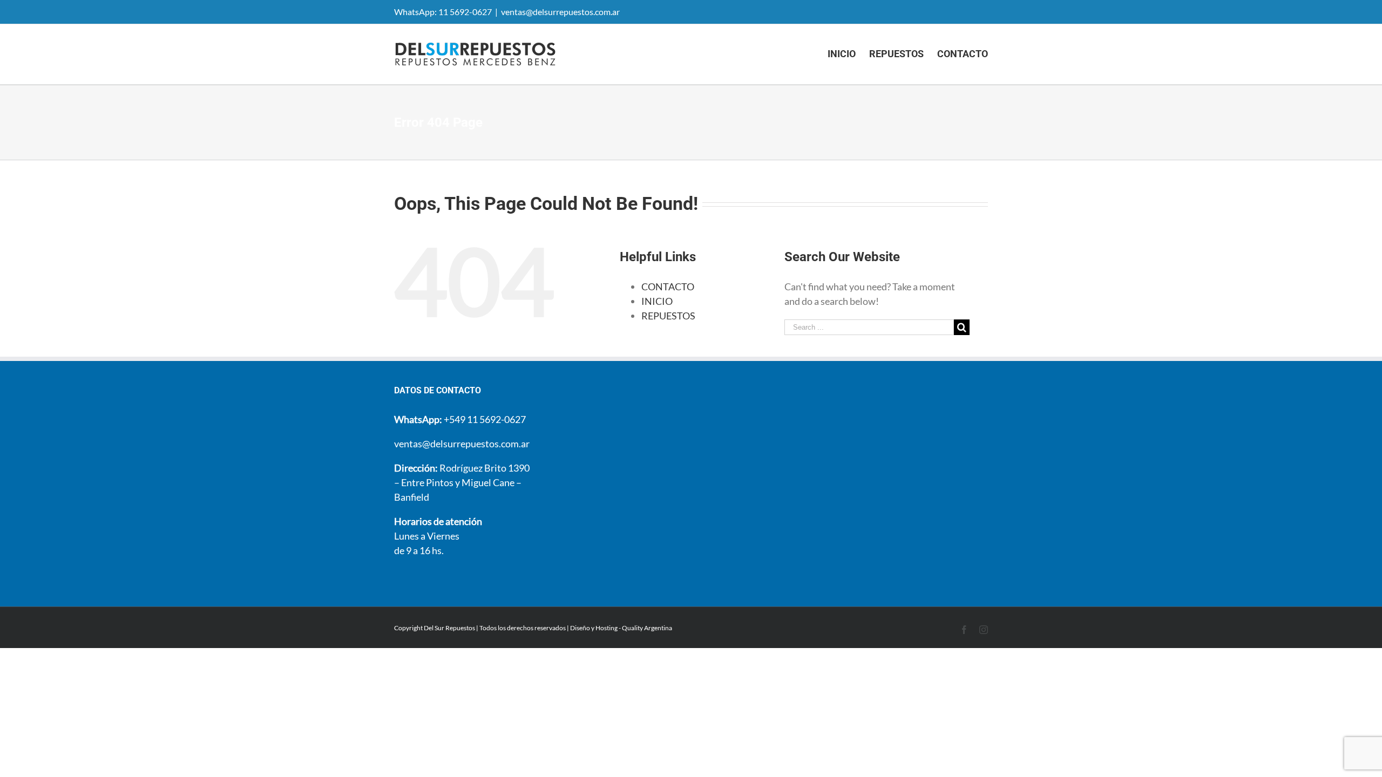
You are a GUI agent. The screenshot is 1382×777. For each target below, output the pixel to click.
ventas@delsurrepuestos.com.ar (560, 11)
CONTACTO (667, 286)
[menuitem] (848, 54)
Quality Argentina (647, 628)
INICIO (657, 301)
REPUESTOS (668, 316)
